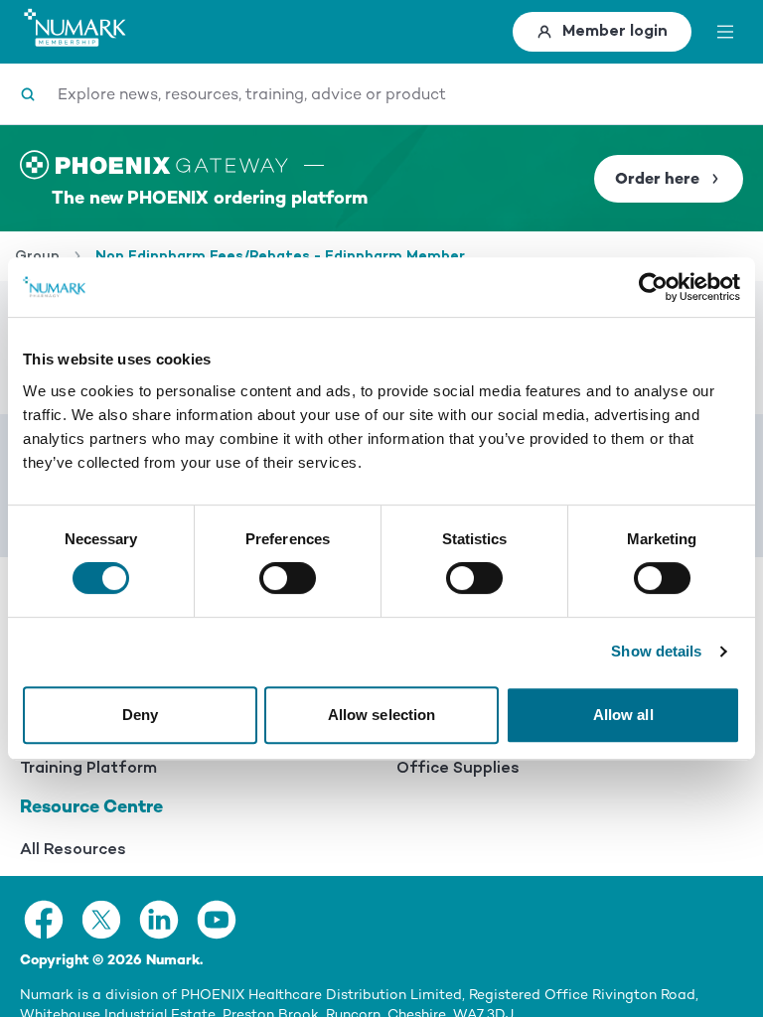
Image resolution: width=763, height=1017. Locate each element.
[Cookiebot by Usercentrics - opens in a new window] (653, 287)
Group (37, 256)
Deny (140, 714)
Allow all (623, 714)
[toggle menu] (725, 32)
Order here (657, 179)
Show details (656, 651)
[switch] (287, 578)
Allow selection (382, 714)
